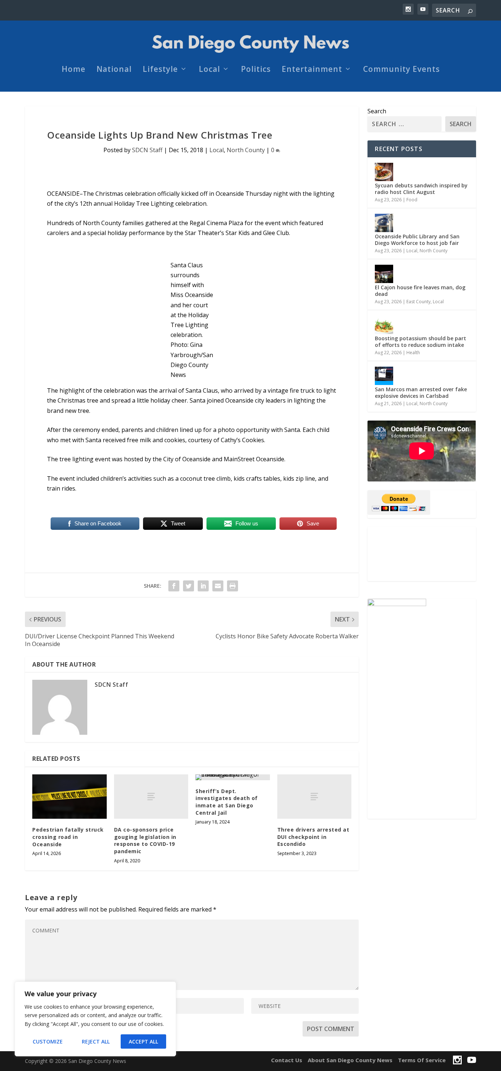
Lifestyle (160, 70)
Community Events (401, 70)
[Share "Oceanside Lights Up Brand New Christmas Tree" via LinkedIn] (203, 586)
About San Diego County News (350, 1060)
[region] (95, 1019)
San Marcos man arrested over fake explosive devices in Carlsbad (421, 392)
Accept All (143, 1041)
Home (73, 70)
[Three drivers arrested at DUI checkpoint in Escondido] (314, 796)
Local (209, 70)
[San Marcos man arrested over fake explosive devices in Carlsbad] (384, 376)
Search (376, 111)
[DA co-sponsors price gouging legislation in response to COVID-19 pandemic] (151, 796)
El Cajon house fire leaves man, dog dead (420, 290)
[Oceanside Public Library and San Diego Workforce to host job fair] (384, 223)
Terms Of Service (422, 1060)
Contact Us (286, 1060)
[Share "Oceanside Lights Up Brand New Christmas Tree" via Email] (218, 586)
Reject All (96, 1041)
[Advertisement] (421, 554)
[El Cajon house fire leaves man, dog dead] (384, 274)
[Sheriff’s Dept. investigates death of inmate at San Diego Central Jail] (232, 777)
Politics (256, 70)
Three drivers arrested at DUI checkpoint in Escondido (313, 836)
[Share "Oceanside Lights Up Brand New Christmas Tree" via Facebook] (174, 586)
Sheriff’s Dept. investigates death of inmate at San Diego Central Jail (226, 802)
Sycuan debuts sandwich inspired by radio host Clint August (421, 188)
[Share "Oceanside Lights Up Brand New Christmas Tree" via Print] (232, 586)
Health (413, 352)
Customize (48, 1041)
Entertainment (312, 70)
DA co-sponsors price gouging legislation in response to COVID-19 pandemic (145, 840)
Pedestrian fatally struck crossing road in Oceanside (68, 836)
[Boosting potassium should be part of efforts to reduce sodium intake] (384, 325)
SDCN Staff (147, 150)
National (114, 70)
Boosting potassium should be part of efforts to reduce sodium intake (420, 341)
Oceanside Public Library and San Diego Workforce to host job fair (417, 239)
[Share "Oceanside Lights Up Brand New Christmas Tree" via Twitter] (188, 586)
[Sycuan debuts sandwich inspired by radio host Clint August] (384, 172)
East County (418, 301)
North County (246, 150)
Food (411, 200)
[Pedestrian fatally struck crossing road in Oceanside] (69, 796)
